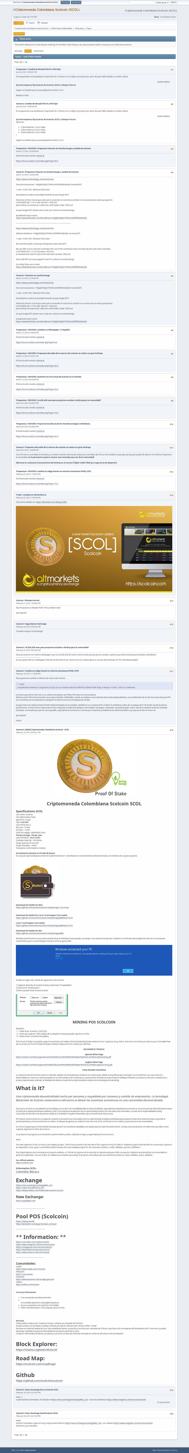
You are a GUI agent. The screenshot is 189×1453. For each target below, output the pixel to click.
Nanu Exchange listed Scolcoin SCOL (41, 1413)
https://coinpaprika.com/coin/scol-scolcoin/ (34, 1247)
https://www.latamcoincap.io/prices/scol (33, 1249)
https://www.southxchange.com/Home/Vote (35, 179)
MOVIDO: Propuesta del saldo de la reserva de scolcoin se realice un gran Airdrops (65, 353)
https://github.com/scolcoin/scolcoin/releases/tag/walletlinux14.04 (44, 925)
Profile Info (19, 33)
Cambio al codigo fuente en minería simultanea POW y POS (52, 671)
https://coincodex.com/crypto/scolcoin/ (32, 1242)
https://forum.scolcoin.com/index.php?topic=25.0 (37, 436)
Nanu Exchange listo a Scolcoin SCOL (42, 1389)
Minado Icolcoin (32, 600)
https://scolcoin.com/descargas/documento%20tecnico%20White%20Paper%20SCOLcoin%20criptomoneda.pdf (63, 1057)
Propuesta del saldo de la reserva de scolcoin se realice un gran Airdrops (58, 447)
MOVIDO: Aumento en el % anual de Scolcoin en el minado (54, 377)
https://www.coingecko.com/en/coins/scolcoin (35, 1244)
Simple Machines (30, 1450)
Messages (18, 51)
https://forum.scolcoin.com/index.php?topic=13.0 (37, 483)
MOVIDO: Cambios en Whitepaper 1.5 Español (49, 330)
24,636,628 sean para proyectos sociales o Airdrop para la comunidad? (57, 647)
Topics (28, 51)
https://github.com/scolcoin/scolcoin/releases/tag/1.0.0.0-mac (42, 907)
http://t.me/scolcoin (24, 1274)
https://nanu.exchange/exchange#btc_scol (34, 1185)
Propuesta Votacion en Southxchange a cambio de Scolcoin (52, 172)
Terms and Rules (163, 1450)
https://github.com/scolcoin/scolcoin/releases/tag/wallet (40, 933)
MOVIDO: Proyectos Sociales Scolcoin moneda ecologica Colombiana (59, 424)
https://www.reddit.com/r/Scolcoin (30, 1269)
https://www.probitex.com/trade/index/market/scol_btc (39, 1190)
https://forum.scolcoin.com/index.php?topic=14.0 (37, 413)
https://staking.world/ (25, 1221)
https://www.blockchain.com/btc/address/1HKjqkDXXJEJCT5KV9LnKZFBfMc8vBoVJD (51, 218)
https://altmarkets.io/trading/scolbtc (51, 502)
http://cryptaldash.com (25, 1201)
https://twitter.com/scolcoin (27, 1284)
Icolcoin (19, 600)
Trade (18, 495)
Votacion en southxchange (37, 275)
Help (154, 1450)
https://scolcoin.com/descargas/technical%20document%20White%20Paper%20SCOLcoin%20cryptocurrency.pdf (64, 1065)
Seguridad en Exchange (35, 624)
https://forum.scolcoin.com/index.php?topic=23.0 (37, 389)
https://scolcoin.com (24, 1163)
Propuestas (21, 69)
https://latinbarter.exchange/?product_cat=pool (36, 1224)
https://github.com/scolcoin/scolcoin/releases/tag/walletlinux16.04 (44, 918)
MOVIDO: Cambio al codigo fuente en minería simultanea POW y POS (59, 471)
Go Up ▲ (174, 1450)
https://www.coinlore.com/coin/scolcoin (32, 1252)
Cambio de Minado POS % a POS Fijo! (44, 69)
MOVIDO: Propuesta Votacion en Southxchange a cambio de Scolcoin (59, 148)
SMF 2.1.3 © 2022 (17, 1450)
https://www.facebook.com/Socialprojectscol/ (35, 1279)
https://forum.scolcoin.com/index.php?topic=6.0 (36, 342)
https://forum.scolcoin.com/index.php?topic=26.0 (37, 366)
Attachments (38, 51)
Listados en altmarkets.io (34, 495)
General (20, 103)
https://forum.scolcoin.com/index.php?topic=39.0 (37, 161)
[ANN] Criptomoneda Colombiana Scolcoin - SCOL (47, 729)
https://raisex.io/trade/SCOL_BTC (30, 1188)
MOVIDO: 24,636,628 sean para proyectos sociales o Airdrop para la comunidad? (64, 400)
